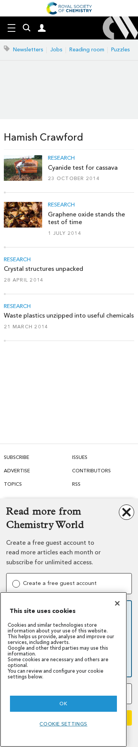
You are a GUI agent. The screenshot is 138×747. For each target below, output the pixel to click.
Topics (13, 484)
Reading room (86, 49)
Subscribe (16, 457)
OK (63, 703)
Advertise (17, 470)
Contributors (91, 470)
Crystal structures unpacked (43, 268)
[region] (63, 669)
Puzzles (120, 49)
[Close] (117, 603)
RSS (76, 484)
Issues (79, 457)
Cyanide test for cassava (83, 167)
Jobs (56, 49)
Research (61, 158)
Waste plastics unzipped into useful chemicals (69, 315)
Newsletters (28, 49)
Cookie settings (63, 724)
